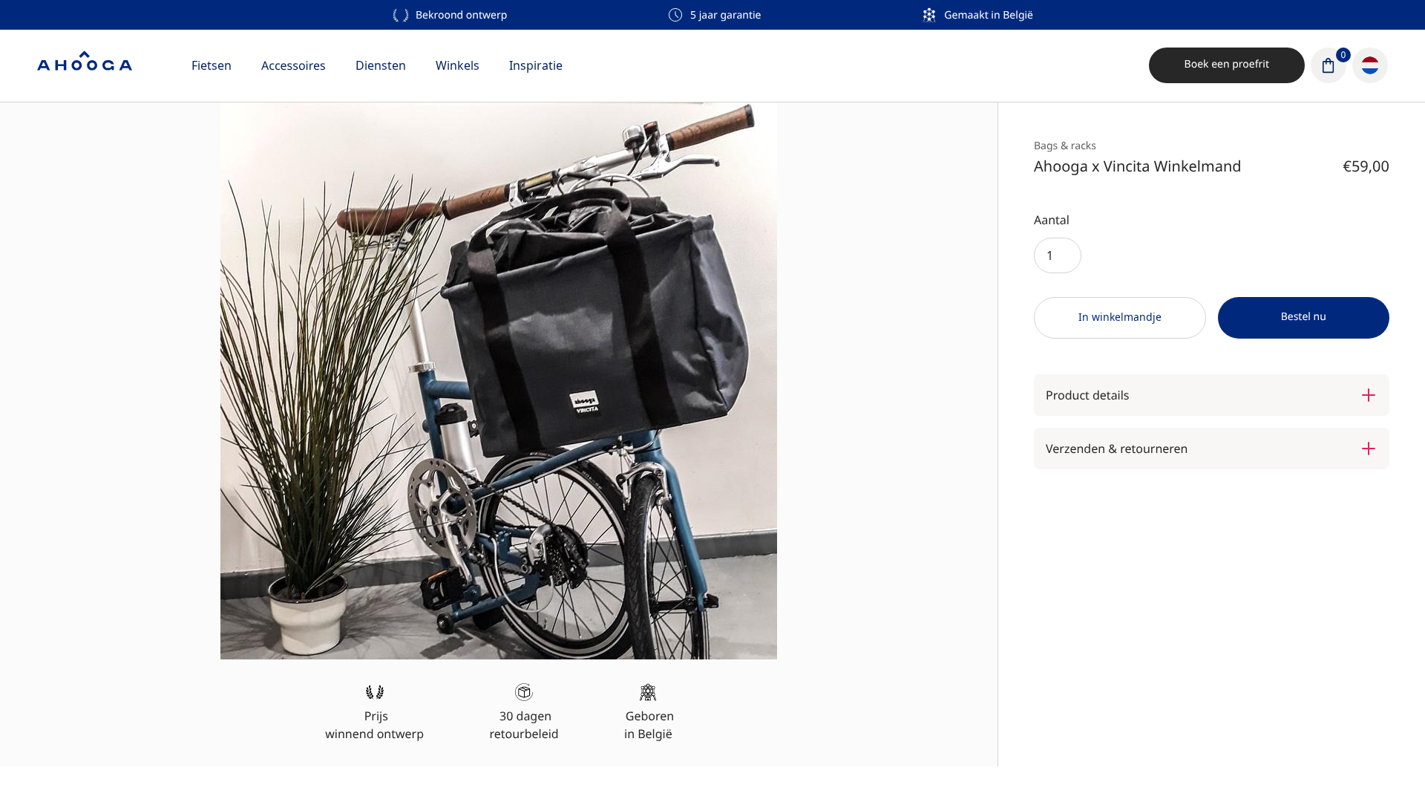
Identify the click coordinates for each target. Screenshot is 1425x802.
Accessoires (293, 65)
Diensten (381, 65)
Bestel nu (1303, 317)
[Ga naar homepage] (84, 65)
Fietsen (211, 65)
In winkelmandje (1120, 317)
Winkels (457, 65)
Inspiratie (536, 65)
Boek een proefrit (1227, 64)
